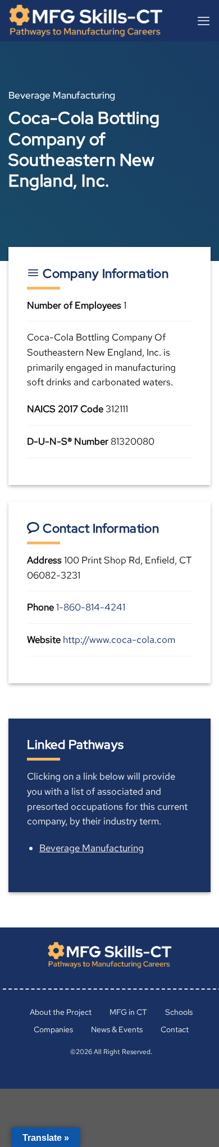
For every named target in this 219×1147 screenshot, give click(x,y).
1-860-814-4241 (90, 607)
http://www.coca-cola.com (119, 639)
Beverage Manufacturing (91, 848)
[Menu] (204, 21)
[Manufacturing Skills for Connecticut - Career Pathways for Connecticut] (91, 20)
